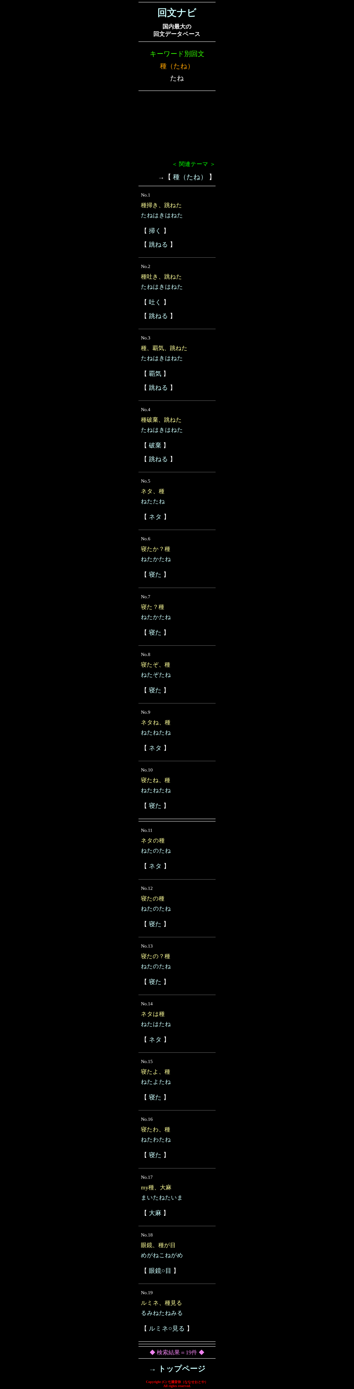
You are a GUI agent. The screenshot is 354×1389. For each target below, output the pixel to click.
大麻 (155, 1213)
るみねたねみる (162, 1313)
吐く (155, 302)
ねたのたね (156, 850)
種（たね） (190, 177)
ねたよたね (156, 1082)
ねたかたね (156, 559)
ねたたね (153, 501)
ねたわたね (156, 1139)
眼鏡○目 (160, 1270)
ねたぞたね (156, 675)
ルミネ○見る (167, 1328)
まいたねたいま (162, 1197)
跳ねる (158, 244)
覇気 (155, 373)
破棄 (155, 445)
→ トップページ (177, 1368)
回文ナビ (177, 12)
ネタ (155, 516)
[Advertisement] (177, 128)
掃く (155, 230)
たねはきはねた (162, 215)
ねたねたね (156, 732)
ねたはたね (156, 1024)
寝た (155, 574)
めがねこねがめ (162, 1255)
